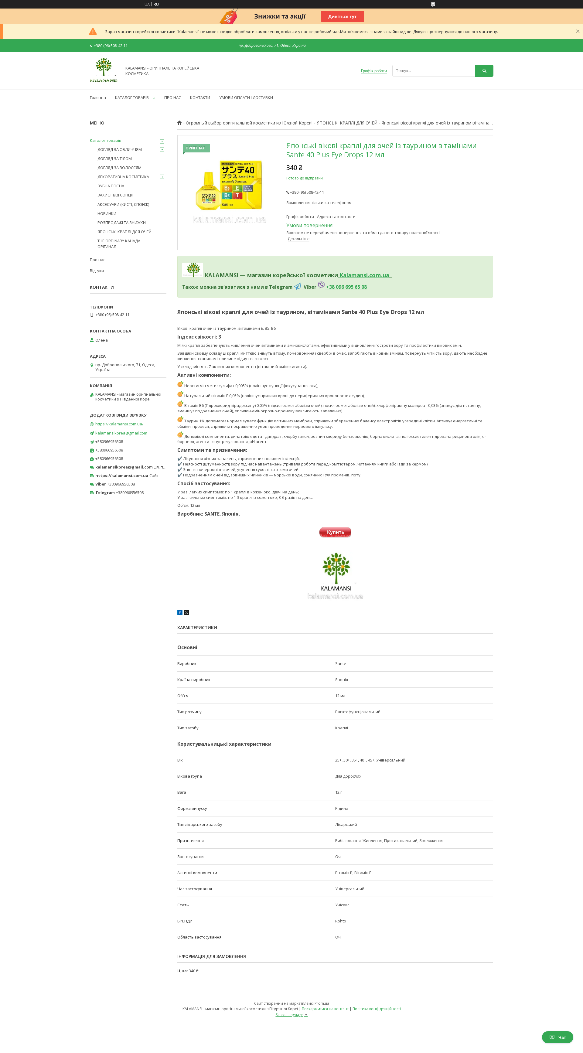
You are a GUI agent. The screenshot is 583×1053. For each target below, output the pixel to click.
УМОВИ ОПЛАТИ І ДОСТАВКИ (246, 97)
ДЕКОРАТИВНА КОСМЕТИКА (123, 176)
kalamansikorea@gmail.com (121, 433)
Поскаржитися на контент (325, 1008)
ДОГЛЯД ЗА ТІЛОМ (114, 158)
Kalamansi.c (355, 275)
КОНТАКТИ (200, 97)
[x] (186, 613)
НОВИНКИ (106, 213)
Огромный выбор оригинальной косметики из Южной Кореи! (249, 123)
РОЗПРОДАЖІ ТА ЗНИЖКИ (121, 222)
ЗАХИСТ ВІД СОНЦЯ (115, 195)
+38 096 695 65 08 (346, 287)
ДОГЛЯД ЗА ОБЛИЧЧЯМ (119, 149)
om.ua (380, 275)
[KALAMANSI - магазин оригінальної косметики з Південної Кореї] (104, 81)
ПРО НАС (172, 97)
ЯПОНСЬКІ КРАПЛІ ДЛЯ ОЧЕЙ (347, 123)
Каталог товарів (105, 140)
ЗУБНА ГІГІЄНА (110, 186)
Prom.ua (322, 1003)
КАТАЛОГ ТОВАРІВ (132, 97)
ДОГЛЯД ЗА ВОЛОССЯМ (119, 167)
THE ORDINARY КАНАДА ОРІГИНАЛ (118, 243)
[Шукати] (484, 71)
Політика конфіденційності (377, 1008)
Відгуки (97, 270)
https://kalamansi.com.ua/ (119, 423)
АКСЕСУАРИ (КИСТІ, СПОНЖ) (123, 204)
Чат (562, 1037)
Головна (98, 97)
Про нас (97, 259)
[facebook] (179, 613)
